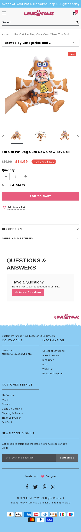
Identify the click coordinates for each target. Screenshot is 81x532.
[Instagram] (53, 486)
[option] (40, 88)
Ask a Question (29, 292)
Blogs (5, 448)
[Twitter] (35, 486)
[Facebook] (27, 486)
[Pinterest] (44, 486)
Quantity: (8, 170)
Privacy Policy (17, 502)
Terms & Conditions (39, 502)
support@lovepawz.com (17, 353)
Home (5, 34)
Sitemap (56, 502)
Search (67, 502)
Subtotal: (8, 185)
